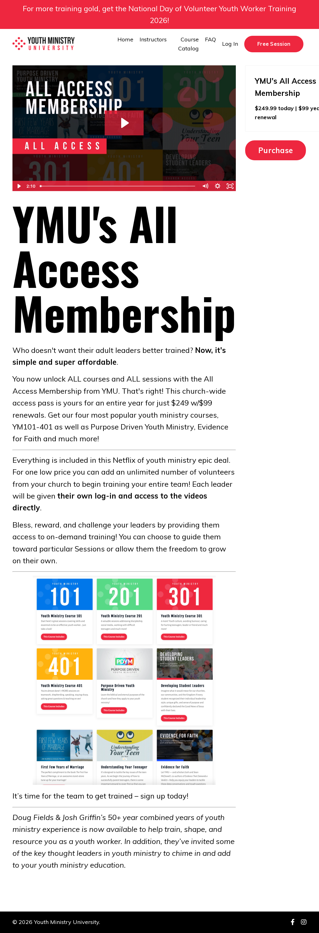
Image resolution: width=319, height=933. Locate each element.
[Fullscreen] (230, 186)
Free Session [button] (273, 44)
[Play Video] (18, 186)
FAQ (210, 39)
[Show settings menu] (217, 186)
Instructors (153, 39)
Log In (230, 43)
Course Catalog (188, 44)
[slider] (118, 186)
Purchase (275, 150)
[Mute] (205, 186)
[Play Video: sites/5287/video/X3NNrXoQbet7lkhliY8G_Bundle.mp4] (124, 122)
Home (125, 39)
